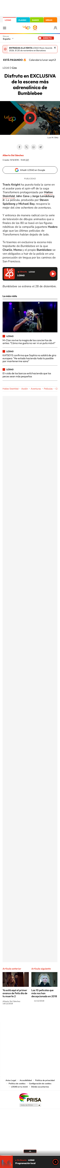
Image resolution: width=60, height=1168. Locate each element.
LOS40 (8, 20)
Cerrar (55, 47)
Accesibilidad (26, 1080)
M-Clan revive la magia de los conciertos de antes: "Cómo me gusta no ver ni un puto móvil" (29, 342)
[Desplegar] (30, 1151)
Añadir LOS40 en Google (32, 170)
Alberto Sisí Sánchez (13, 155)
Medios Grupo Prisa (30, 1105)
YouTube (23, 1015)
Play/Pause (30, 117)
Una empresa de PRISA (30, 1097)
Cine (14, 68)
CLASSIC (22, 20)
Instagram (10, 1015)
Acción (24, 388)
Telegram (41, 147)
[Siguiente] (55, 59)
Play (55, 1162)
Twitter (26, 147)
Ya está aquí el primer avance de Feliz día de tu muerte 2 (15, 993)
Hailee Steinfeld (10, 388)
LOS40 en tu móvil (19, 1086)
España (6, 38)
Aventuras (36, 388)
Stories (49, 1015)
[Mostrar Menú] (4, 28)
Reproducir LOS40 (53, 273)
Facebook (19, 147)
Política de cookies (17, 1083)
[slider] (30, 1155)
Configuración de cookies (40, 1083)
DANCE (35, 20)
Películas (48, 388)
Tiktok (17, 1015)
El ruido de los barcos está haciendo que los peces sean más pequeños (27, 375)
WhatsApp (33, 147)
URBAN (49, 20)
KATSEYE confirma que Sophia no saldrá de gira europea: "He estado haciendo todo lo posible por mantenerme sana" (29, 358)
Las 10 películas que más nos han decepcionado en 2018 (44, 993)
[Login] (55, 28)
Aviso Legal (11, 1080)
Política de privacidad (45, 1080)
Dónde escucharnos (40, 1086)
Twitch (42, 1015)
